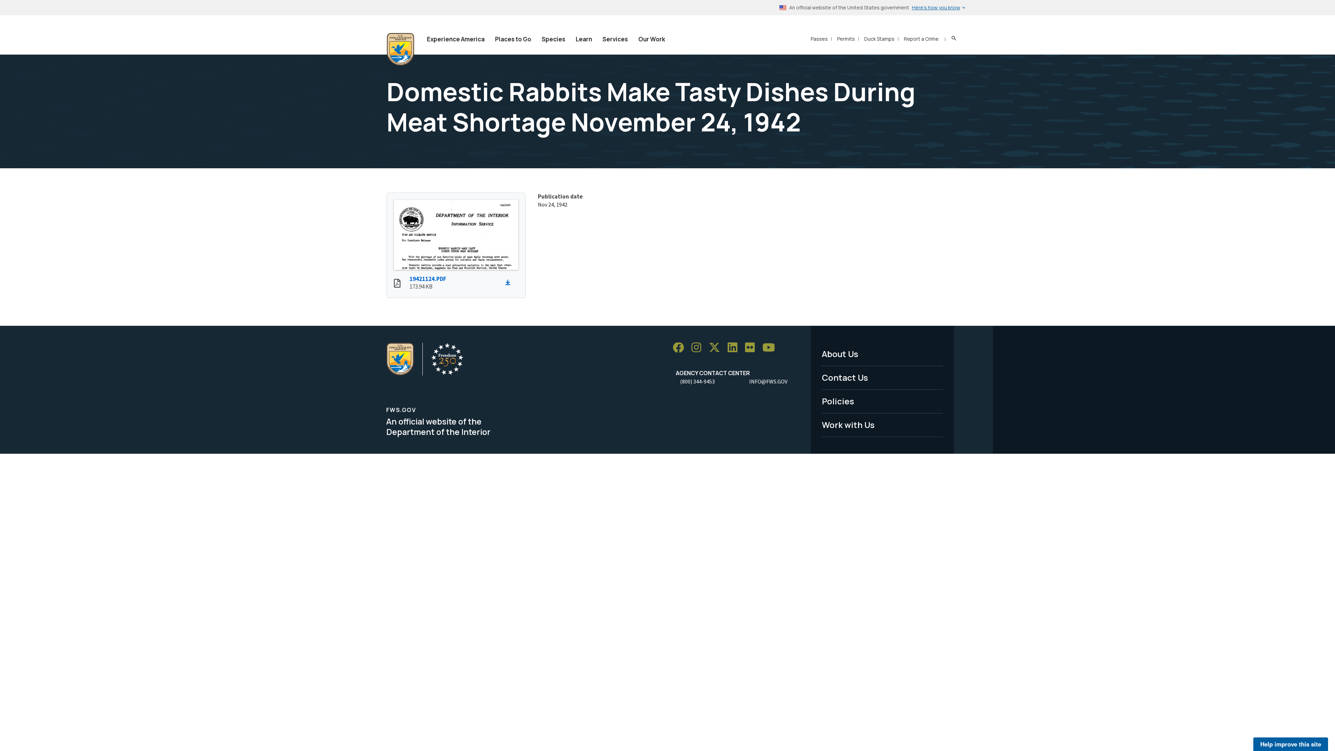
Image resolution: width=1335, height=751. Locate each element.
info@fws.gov (768, 381)
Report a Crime (921, 38)
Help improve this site (1290, 744)
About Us (840, 354)
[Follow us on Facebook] (681, 347)
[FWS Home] (400, 49)
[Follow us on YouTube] (771, 347)
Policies (838, 401)
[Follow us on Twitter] (717, 347)
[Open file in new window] (397, 284)
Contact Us (845, 377)
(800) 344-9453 (697, 381)
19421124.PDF (428, 279)
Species (553, 39)
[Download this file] (509, 282)
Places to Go (513, 39)
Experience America (456, 39)
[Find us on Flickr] (752, 347)
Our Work (651, 39)
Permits (846, 38)
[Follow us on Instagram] (698, 347)
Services (615, 39)
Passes (819, 38)
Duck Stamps (879, 38)
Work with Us (848, 424)
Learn (584, 39)
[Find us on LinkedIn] (735, 347)
